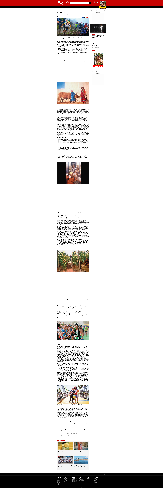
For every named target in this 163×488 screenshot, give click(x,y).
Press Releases (96, 479)
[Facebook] (96, 474)
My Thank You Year (96, 39)
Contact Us (82, 474)
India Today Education (74, 478)
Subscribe (103, 6)
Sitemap (95, 480)
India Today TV (66, 478)
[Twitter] (98, 474)
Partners (95, 478)
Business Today (58, 480)
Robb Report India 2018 (81, 480)
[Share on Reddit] (86, 17)
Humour (71, 6)
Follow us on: (96, 1)
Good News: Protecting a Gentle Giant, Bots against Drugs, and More (65, 466)
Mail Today (58, 483)
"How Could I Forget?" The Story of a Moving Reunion (65, 452)
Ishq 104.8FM (65, 484)
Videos (72, 474)
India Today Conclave (81, 479)
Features (80, 6)
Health (64, 474)
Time (57, 485)
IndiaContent (73, 484)
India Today (58, 478)
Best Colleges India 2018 (75, 480)
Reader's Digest (58, 482)
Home (59, 6)
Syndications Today (86, 487)
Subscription (76, 474)
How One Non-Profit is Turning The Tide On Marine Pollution (81, 466)
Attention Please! (96, 47)
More (83, 6)
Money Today (58, 484)
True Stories (67, 6)
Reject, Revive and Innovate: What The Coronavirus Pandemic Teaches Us (98, 36)
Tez (64, 481)
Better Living (62, 6)
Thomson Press (88, 478)
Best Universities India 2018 (75, 481)
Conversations (76, 6)
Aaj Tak (65, 479)
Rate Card (80, 483)
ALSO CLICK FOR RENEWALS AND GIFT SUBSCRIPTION (98, 71)
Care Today (88, 481)
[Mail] (88, 17)
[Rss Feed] (100, 474)
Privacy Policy (95, 482)
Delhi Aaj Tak (65, 480)
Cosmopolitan (58, 481)
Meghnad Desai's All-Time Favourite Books (97, 43)
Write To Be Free (96, 45)
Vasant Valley (73, 479)
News (94, 481)
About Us (87, 474)
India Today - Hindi (59, 479)
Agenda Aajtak (81, 478)
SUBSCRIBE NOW (95, 70)
